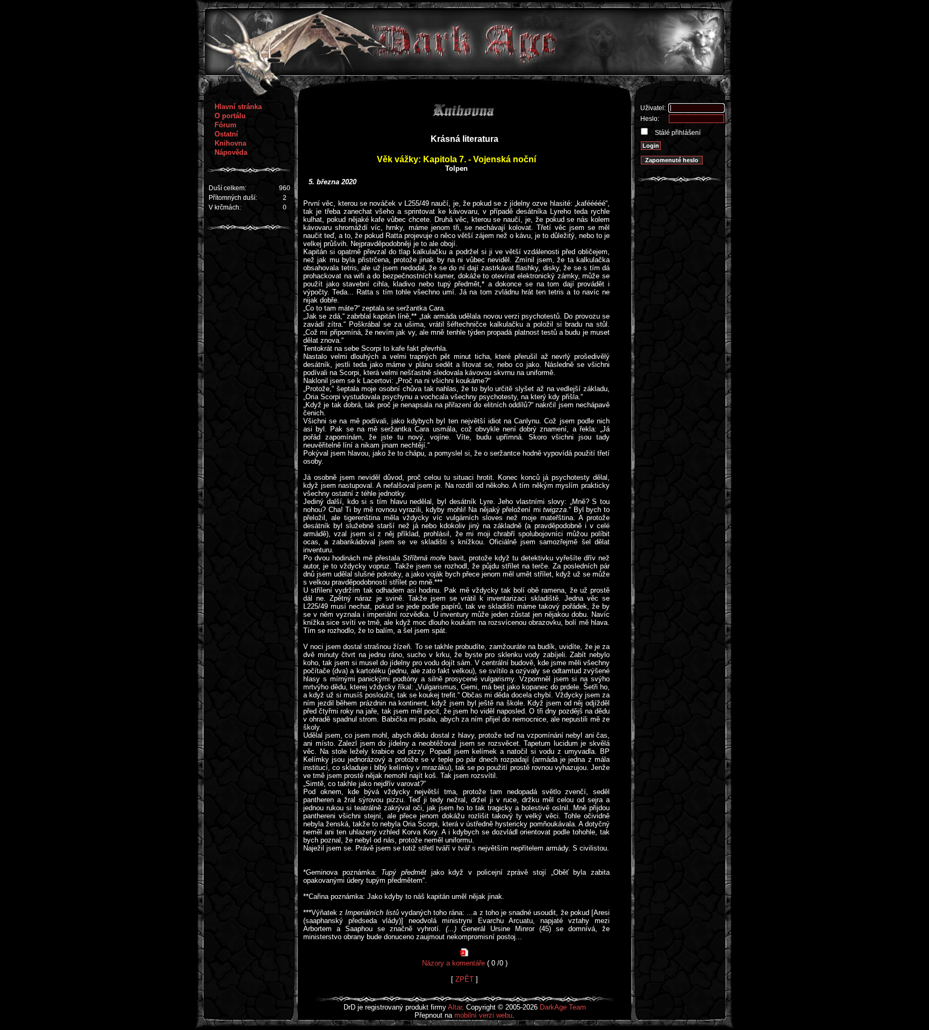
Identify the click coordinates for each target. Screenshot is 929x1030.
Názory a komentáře (453, 963)
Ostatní (226, 134)
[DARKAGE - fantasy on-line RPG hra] (465, 73)
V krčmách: (225, 207)
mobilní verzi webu (483, 1015)
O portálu (230, 116)
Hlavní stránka (238, 107)
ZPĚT (464, 979)
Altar (455, 1007)
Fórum (226, 125)
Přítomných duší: (233, 197)
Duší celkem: (227, 188)
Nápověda (231, 152)
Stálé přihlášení (677, 132)
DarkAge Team (563, 1007)
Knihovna (230, 143)
